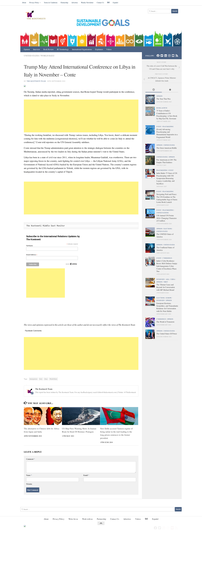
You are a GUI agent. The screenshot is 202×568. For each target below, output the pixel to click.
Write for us (73, 519)
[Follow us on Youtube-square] (173, 55)
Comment (30, 459)
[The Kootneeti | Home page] (37, 15)
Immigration (33, 379)
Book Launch (161, 108)
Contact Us (100, 2)
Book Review (48, 49)
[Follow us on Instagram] (169, 55)
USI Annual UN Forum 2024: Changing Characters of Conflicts (166, 218)
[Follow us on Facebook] (158, 55)
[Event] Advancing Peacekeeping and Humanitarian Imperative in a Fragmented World (167, 133)
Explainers (99, 49)
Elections (168, 229)
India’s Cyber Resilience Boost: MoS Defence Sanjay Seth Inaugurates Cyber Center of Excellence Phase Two (166, 266)
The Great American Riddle (166, 148)
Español (115, 2)
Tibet (166, 282)
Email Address (31, 255)
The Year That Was (163, 99)
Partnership (64, 2)
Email (86, 475)
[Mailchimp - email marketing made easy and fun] (71, 265)
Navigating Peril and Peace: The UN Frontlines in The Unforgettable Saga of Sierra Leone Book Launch (166, 198)
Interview (36, 49)
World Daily (47, 55)
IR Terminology (63, 49)
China (172, 279)
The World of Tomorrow (165, 322)
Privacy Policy (34, 2)
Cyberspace (167, 258)
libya (45, 379)
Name (29, 475)
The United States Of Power (166, 333)
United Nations (162, 213)
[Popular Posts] (170, 89)
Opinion (27, 49)
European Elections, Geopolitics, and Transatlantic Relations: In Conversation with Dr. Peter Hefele (167, 307)
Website (29, 484)
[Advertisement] (81, 116)
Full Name (29, 246)
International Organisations (82, 49)
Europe (168, 298)
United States (31, 55)
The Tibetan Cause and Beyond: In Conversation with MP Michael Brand (165, 287)
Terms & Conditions (50, 2)
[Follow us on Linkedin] (165, 55)
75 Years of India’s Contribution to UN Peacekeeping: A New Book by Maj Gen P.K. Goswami (166, 114)
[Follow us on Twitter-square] (161, 55)
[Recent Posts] (153, 89)
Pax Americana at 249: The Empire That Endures (166, 161)
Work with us (87, 519)
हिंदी (108, 2)
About (24, 2)
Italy (40, 379)
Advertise (74, 2)
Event (158, 126)
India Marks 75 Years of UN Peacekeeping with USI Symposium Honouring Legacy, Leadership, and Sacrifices (166, 178)
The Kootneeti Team (36, 81)
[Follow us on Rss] (176, 55)
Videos (109, 49)
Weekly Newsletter (87, 2)
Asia (167, 279)
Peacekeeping (167, 126)
